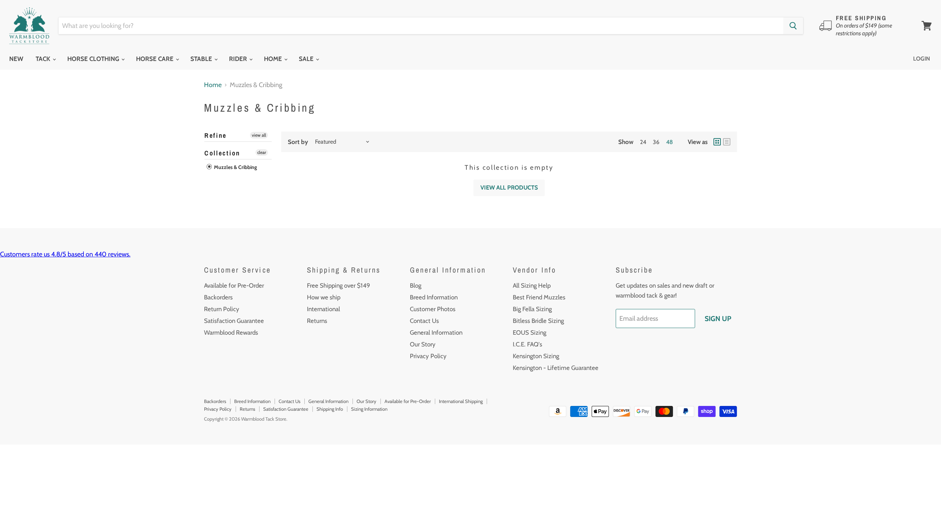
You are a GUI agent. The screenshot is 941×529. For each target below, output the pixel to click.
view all (259, 135)
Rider (238, 58)
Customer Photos (432, 309)
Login (921, 58)
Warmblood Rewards (231, 332)
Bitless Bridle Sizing (538, 320)
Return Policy (221, 309)
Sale (307, 58)
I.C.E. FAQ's (527, 344)
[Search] (793, 25)
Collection (222, 153)
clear (261, 152)
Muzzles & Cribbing (235, 167)
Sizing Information (369, 409)
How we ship (323, 297)
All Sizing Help (532, 285)
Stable (202, 58)
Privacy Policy (428, 356)
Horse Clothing (94, 58)
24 (643, 141)
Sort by (298, 141)
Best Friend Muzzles (539, 297)
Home (273, 58)
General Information (436, 332)
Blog (415, 285)
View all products (509, 187)
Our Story (423, 344)
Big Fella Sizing (532, 309)
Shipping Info (329, 409)
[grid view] (717, 141)
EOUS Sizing (529, 332)
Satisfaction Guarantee (234, 320)
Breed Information (434, 297)
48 (669, 141)
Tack (44, 58)
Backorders (218, 297)
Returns (317, 320)
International (323, 309)
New (16, 58)
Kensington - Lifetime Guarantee (555, 367)
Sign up (718, 318)
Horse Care (155, 58)
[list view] (726, 141)
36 (656, 141)
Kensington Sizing (536, 356)
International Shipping (461, 401)
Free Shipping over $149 (338, 285)
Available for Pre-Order (234, 285)
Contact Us (424, 320)
